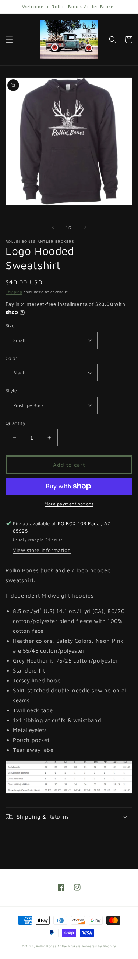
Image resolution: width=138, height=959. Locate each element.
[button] (9, 40)
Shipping (14, 291)
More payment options (69, 503)
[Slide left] (53, 227)
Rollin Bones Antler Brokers (58, 946)
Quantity (15, 423)
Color (11, 358)
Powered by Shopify (99, 946)
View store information (42, 550)
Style (11, 390)
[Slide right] (85, 227)
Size (10, 325)
